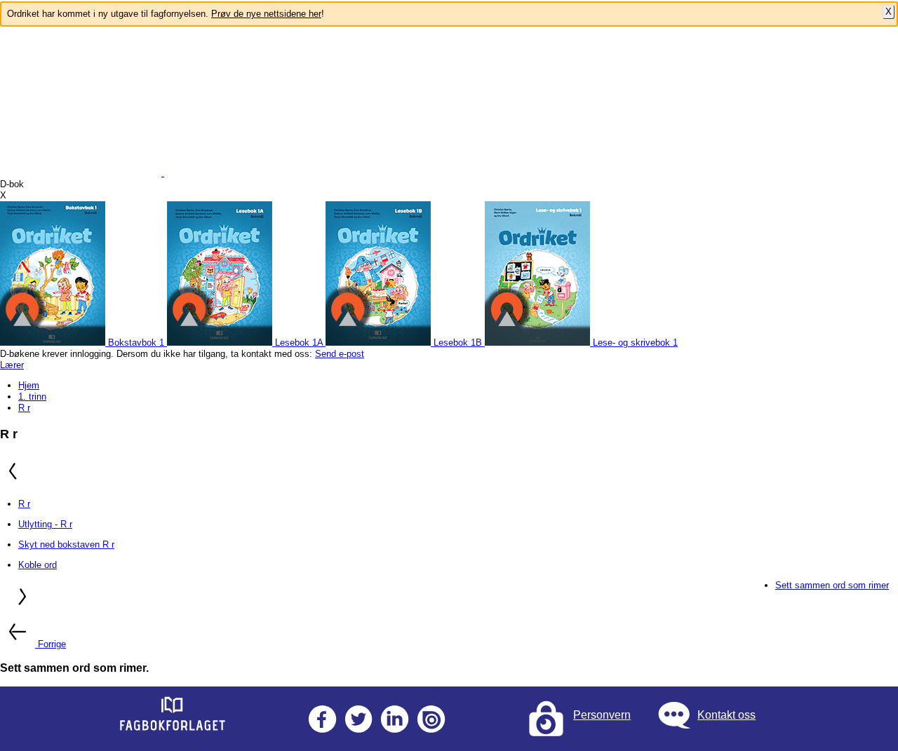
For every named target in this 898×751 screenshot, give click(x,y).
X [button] (3, 195)
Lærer (12, 365)
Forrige (52, 644)
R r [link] (24, 407)
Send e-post (339, 354)
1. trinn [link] (32, 396)
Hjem (28, 385)
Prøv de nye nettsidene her (266, 13)
